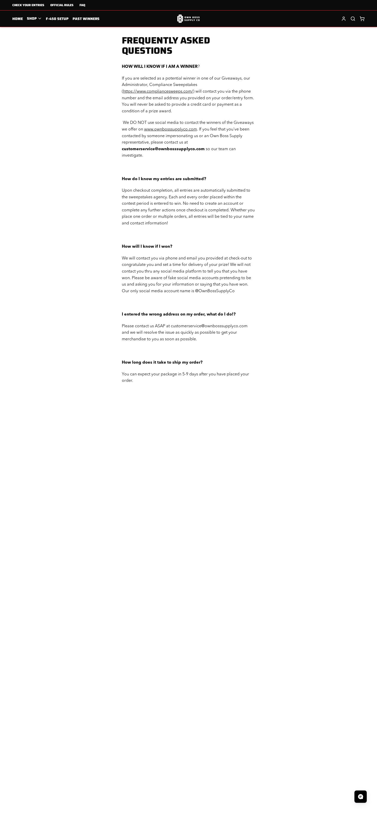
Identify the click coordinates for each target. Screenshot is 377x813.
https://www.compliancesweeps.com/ (158, 92)
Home (17, 18)
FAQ (82, 5)
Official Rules (61, 5)
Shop (32, 18)
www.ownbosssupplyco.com (170, 129)
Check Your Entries (28, 5)
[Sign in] (343, 18)
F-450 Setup (57, 18)
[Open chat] (360, 796)
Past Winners (86, 18)
